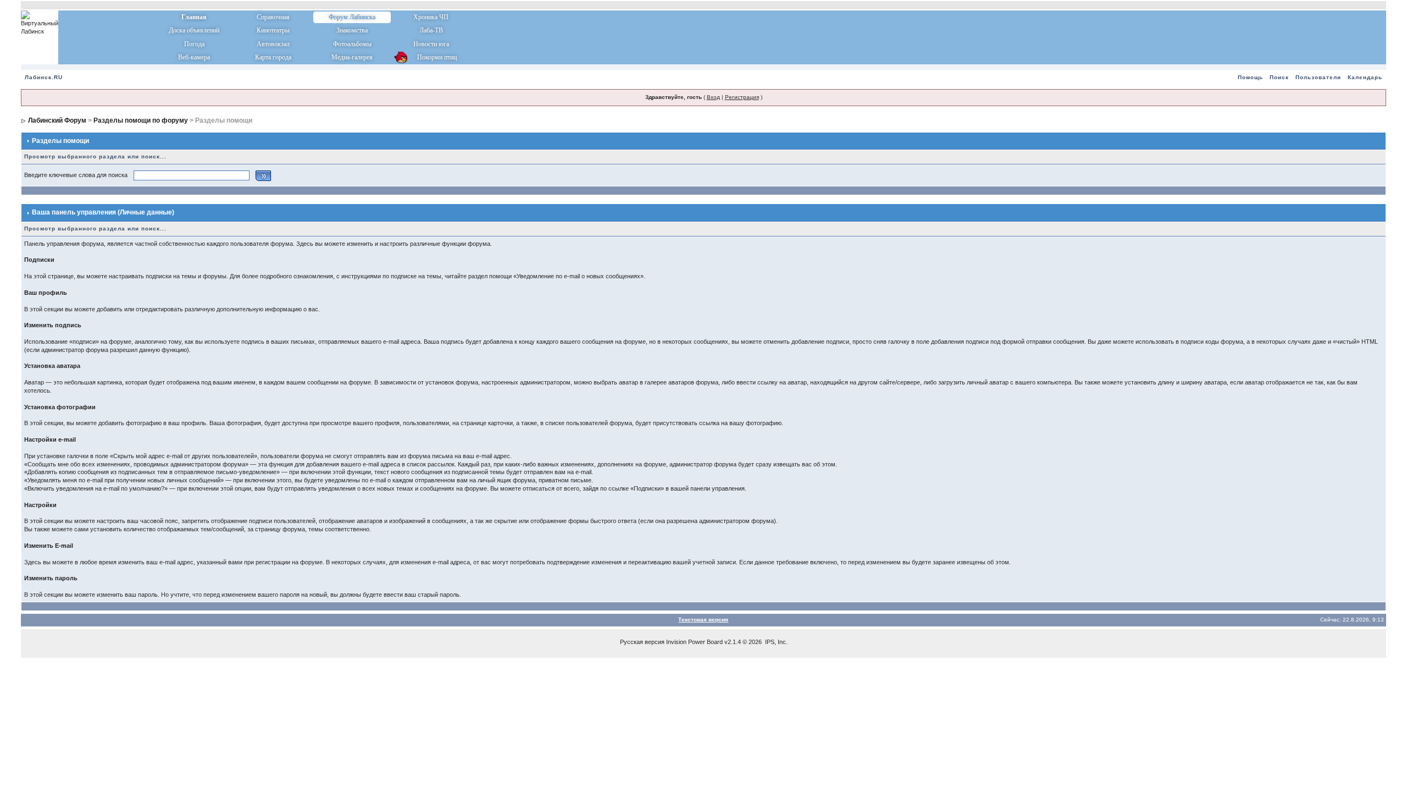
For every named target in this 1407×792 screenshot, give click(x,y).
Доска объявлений (194, 30)
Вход (713, 97)
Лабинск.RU (44, 77)
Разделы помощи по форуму (140, 120)
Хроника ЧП (430, 17)
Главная (194, 17)
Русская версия (642, 642)
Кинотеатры (273, 30)
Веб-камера (194, 57)
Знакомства (352, 30)
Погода (194, 44)
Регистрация (742, 97)
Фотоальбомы (352, 44)
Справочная (273, 17)
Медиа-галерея (352, 57)
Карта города (273, 57)
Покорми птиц (431, 57)
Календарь (1365, 77)
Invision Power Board (694, 642)
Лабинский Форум (57, 120)
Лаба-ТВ (431, 30)
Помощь (1250, 77)
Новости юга (431, 44)
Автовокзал (273, 44)
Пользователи (1318, 77)
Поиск (1279, 77)
